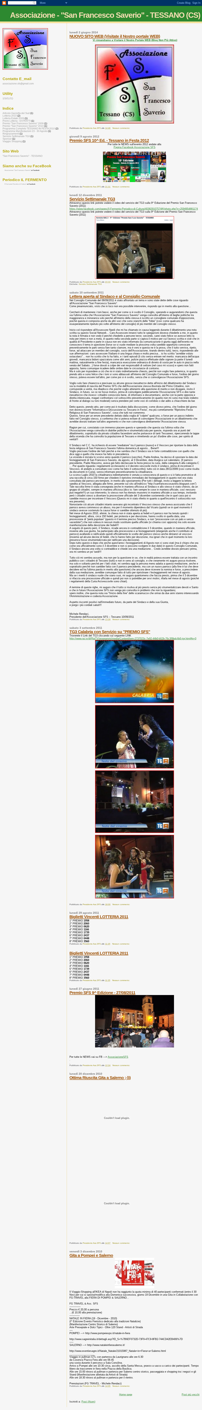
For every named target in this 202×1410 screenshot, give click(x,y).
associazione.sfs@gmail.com (18, 83)
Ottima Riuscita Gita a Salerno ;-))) (100, 1077)
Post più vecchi (190, 1394)
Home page (125, 1394)
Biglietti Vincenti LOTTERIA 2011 (98, 916)
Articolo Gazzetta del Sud (16, 113)
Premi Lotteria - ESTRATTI (17, 121)
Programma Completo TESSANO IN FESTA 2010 (29, 128)
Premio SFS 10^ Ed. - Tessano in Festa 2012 (109, 140)
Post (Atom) (88, 1401)
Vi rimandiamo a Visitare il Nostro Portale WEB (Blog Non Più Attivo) (135, 40)
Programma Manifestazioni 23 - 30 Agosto (25, 131)
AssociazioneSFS (118, 1056)
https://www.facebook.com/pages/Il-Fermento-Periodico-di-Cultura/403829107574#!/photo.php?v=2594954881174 (133, 208)
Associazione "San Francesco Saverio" (18, 170)
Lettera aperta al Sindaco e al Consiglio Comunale (114, 296)
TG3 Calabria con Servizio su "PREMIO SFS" (109, 631)
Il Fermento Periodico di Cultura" (15, 184)
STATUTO (8, 98)
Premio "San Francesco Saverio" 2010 (23, 126)
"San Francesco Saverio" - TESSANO (22, 156)
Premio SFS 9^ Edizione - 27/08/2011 (102, 992)
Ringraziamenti (11, 133)
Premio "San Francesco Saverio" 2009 (23, 123)
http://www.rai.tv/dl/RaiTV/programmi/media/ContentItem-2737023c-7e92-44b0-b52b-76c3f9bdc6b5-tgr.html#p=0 (132, 638)
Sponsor (7, 138)
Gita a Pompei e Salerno (91, 1255)
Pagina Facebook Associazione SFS (134, 147)
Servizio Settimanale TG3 (92, 199)
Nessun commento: (121, 128)
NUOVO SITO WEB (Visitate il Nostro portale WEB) (114, 36)
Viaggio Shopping (12, 141)
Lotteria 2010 (10, 115)
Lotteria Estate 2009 (13, 118)
